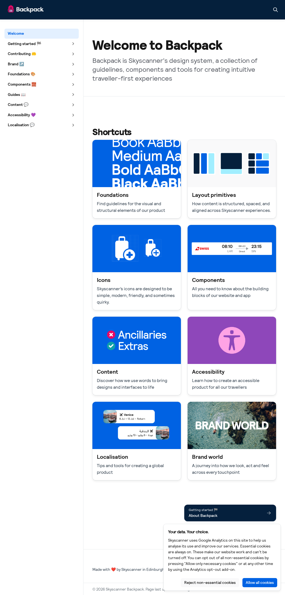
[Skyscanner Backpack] (26, 10)
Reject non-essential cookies (210, 582)
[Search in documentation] (276, 10)
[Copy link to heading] (90, 131)
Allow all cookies (260, 582)
